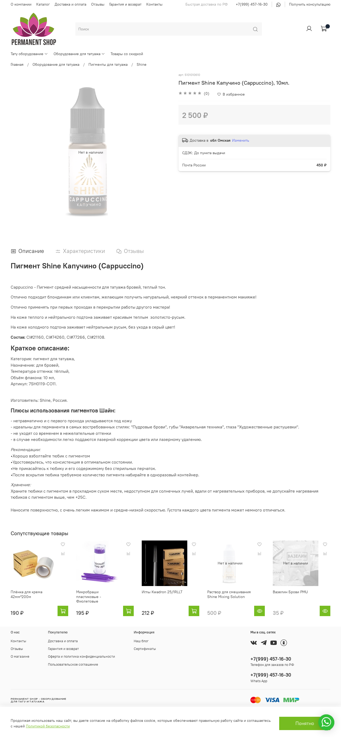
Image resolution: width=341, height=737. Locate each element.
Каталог (43, 4)
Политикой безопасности (48, 726)
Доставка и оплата (70, 4)
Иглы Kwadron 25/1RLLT (162, 591)
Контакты (154, 4)
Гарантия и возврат (125, 4)
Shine (142, 64)
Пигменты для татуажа (108, 64)
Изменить (240, 140)
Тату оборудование (27, 53)
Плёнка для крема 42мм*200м (26, 594)
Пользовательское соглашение (73, 664)
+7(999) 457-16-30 (252, 4)
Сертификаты (145, 649)
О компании (21, 4)
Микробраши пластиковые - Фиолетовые (88, 596)
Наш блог (141, 641)
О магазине (20, 656)
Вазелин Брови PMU (290, 591)
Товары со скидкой (127, 53)
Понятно (304, 723)
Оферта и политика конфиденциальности (81, 656)
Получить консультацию (309, 4)
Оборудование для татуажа (77, 53)
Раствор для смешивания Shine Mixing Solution (229, 594)
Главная (17, 64)
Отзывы (97, 4)
